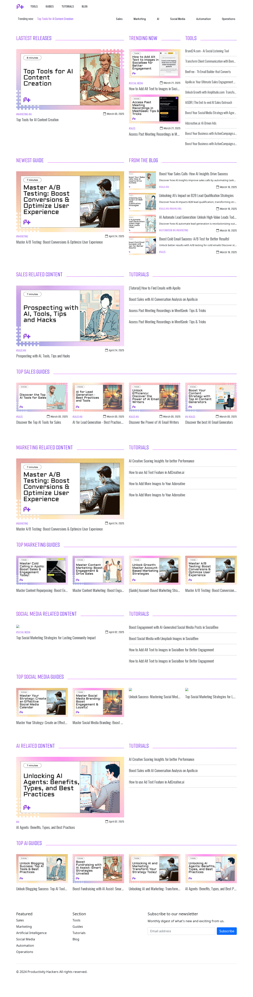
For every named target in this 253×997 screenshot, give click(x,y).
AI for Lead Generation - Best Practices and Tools (104, 422)
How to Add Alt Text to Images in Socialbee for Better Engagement (171, 88)
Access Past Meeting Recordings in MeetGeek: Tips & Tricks (167, 134)
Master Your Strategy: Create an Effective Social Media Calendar (56, 722)
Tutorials (68, 6)
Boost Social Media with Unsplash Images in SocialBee (163, 638)
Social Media (177, 19)
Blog (85, 6)
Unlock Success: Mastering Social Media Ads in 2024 (163, 696)
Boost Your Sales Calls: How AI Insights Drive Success (193, 173)
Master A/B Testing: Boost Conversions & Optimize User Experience (59, 242)
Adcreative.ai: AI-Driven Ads (200, 123)
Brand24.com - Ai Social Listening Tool (207, 51)
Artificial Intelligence (31, 933)
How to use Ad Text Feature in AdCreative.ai (156, 472)
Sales (119, 19)
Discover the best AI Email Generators (209, 422)
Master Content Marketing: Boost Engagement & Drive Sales (111, 590)
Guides (50, 6)
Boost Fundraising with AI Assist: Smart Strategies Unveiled (110, 888)
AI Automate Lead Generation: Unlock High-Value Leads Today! (198, 217)
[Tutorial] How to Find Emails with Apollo (154, 288)
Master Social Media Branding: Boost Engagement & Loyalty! (111, 722)
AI (158, 19)
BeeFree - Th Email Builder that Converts (208, 71)
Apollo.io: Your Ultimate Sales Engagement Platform (214, 82)
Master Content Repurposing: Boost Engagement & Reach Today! (57, 590)
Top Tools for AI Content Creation (55, 19)
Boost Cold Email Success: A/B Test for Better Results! (194, 239)
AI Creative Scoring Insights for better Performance (161, 461)
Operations (228, 19)
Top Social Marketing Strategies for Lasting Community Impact (56, 637)
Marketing (140, 19)
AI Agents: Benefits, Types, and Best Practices (45, 827)
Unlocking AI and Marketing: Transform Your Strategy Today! (167, 888)
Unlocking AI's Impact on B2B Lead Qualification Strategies (196, 195)
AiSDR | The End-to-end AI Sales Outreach (208, 102)
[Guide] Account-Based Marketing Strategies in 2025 (163, 590)
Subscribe (226, 931)
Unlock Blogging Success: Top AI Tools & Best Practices (52, 888)
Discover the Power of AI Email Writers (154, 422)
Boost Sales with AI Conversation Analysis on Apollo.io (163, 299)
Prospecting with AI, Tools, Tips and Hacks (43, 356)
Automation (203, 19)
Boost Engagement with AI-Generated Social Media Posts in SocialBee (173, 627)
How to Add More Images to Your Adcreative (157, 483)
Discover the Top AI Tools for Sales (38, 422)
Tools (34, 6)
